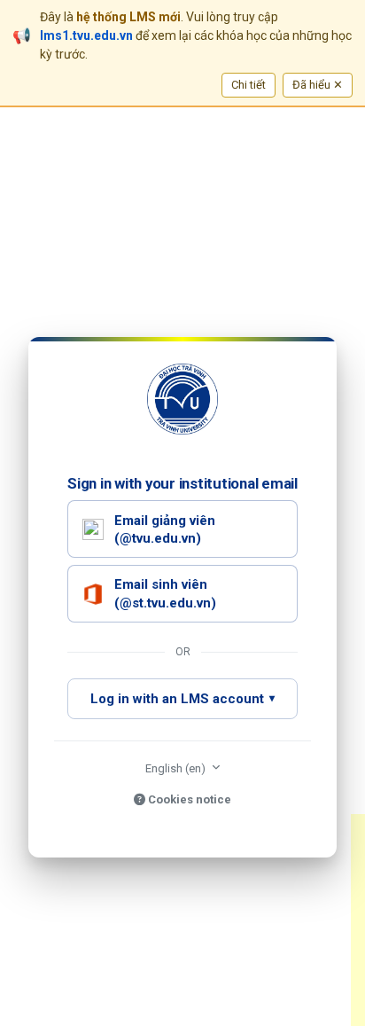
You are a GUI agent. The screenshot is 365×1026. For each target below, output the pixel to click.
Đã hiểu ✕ (317, 84)
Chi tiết (248, 84)
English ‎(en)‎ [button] (176, 768)
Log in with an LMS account (177, 699)
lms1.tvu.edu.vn (86, 35)
